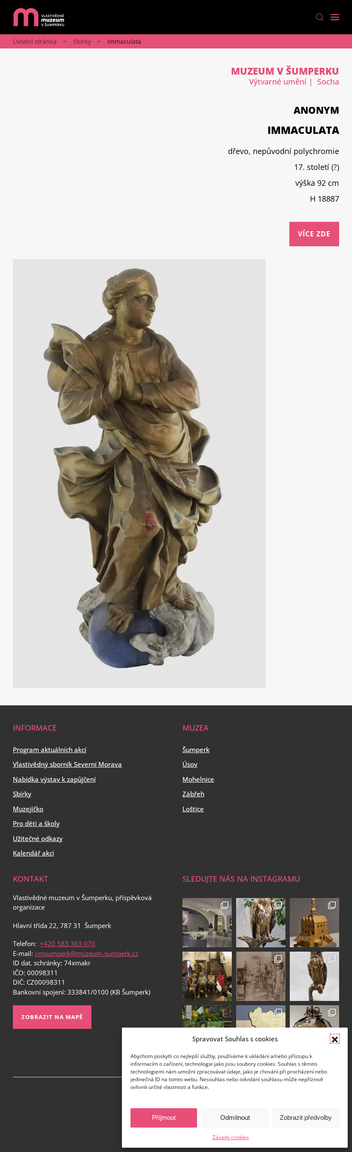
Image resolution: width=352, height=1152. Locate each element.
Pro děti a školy (36, 823)
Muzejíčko (28, 808)
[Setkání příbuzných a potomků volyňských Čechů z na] (207, 976)
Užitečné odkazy (38, 838)
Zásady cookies (230, 1137)
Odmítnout (235, 1117)
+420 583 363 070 (67, 943)
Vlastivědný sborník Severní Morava (67, 764)
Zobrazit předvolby (306, 1117)
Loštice (193, 808)
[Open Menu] (335, 17)
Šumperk (195, 749)
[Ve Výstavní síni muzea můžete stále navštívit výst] (314, 922)
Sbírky (82, 41)
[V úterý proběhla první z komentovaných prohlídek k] (260, 976)
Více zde (314, 234)
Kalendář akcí (33, 853)
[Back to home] (38, 17)
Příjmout (164, 1117)
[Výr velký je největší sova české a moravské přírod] (314, 976)
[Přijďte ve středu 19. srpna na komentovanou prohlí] (207, 922)
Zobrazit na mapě (52, 1017)
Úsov (189, 764)
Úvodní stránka (35, 41)
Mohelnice (198, 779)
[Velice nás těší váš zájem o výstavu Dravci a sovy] (260, 922)
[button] (335, 1038)
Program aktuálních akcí (49, 749)
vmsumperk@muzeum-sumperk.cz (86, 953)
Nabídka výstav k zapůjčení (54, 779)
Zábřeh (193, 793)
